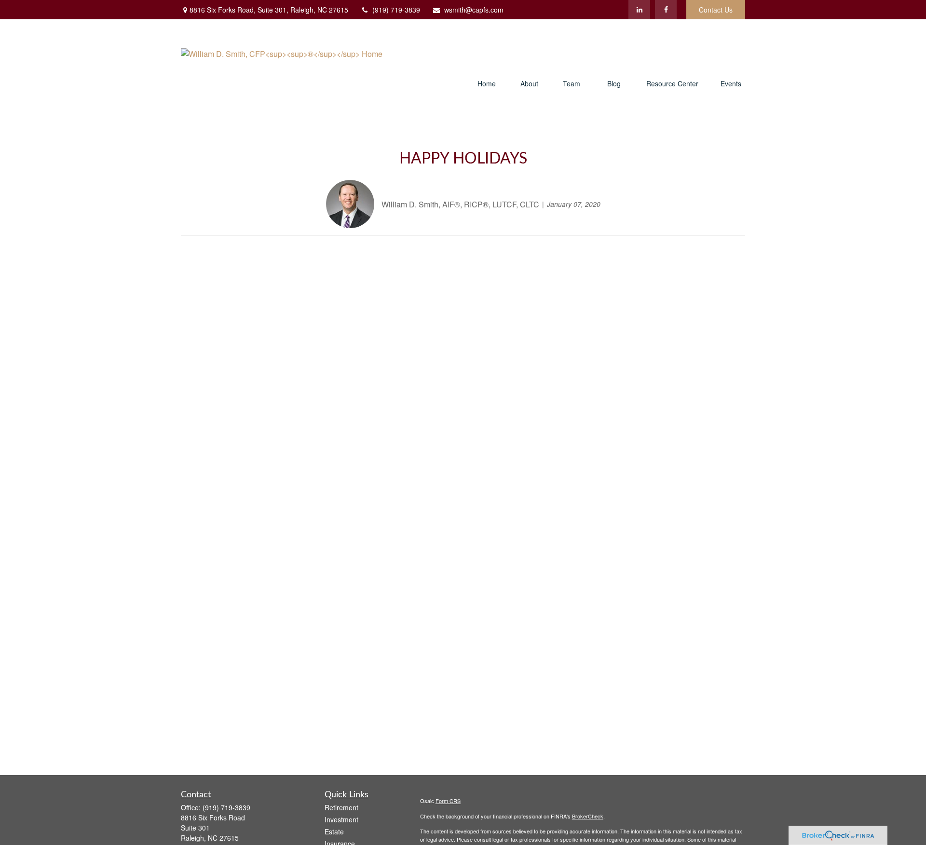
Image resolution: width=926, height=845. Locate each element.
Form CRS (448, 800)
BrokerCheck (587, 816)
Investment (341, 819)
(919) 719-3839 (396, 9)
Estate (334, 831)
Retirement (341, 807)
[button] (487, 84)
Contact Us (716, 9)
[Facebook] (666, 9)
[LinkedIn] (639, 9)
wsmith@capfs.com (474, 9)
